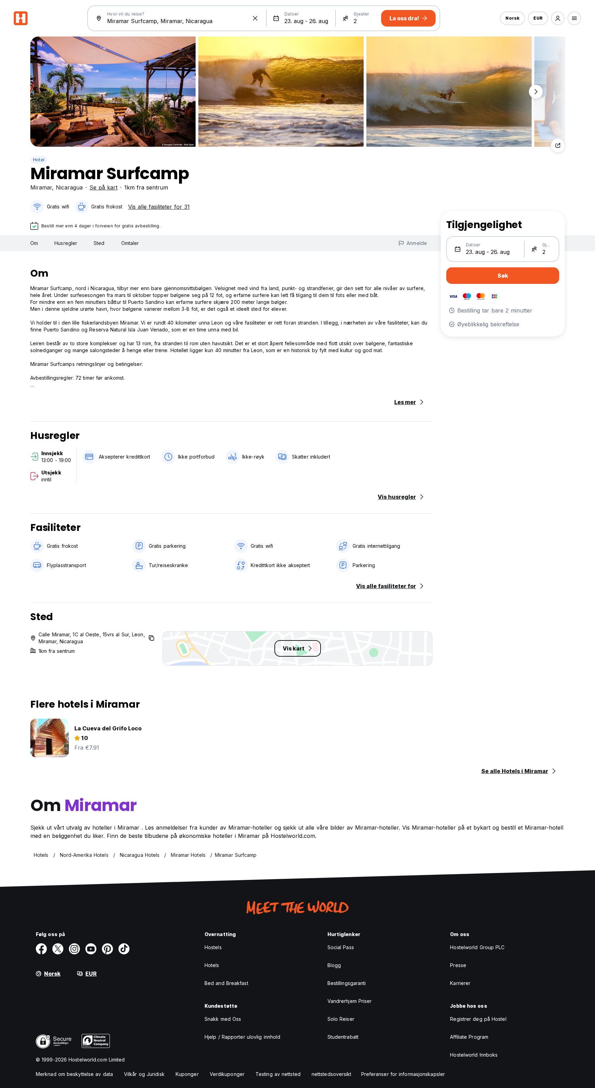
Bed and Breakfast (226, 983)
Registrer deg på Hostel (478, 1019)
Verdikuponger (227, 1074)
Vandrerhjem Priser (349, 1001)
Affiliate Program (469, 1037)
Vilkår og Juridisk (144, 1074)
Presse (458, 965)
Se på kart (103, 187)
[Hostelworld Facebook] (41, 948)
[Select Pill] (558, 18)
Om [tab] (34, 243)
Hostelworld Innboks (474, 1055)
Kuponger (187, 1074)
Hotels (212, 965)
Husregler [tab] (65, 243)
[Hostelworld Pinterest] (107, 948)
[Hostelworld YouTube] (90, 948)
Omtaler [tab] (130, 243)
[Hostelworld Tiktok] (123, 948)
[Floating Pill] (536, 92)
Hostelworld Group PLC (477, 947)
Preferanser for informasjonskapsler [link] (403, 1074)
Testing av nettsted (278, 1074)
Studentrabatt (342, 1037)
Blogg (334, 965)
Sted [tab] (99, 243)
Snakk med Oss (223, 1019)
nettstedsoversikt (332, 1074)
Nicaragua (69, 187)
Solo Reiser (340, 1019)
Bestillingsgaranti (346, 983)
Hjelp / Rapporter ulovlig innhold (242, 1037)
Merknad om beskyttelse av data (74, 1074)
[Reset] (255, 18)
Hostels (213, 947)
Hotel (38, 159)
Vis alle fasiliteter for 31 (159, 206)
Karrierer (460, 983)
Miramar (41, 187)
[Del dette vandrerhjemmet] (558, 145)
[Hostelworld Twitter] (57, 948)
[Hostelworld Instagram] (74, 948)
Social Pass (340, 947)
